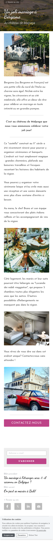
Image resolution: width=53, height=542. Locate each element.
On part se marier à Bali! (20, 491)
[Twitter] (17, 506)
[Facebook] (7, 506)
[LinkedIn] (28, 506)
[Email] (38, 506)
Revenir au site (13, 2)
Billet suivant (9, 487)
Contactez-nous (26, 423)
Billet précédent (10, 474)
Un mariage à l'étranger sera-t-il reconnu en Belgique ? (25, 480)
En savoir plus (41, 530)
